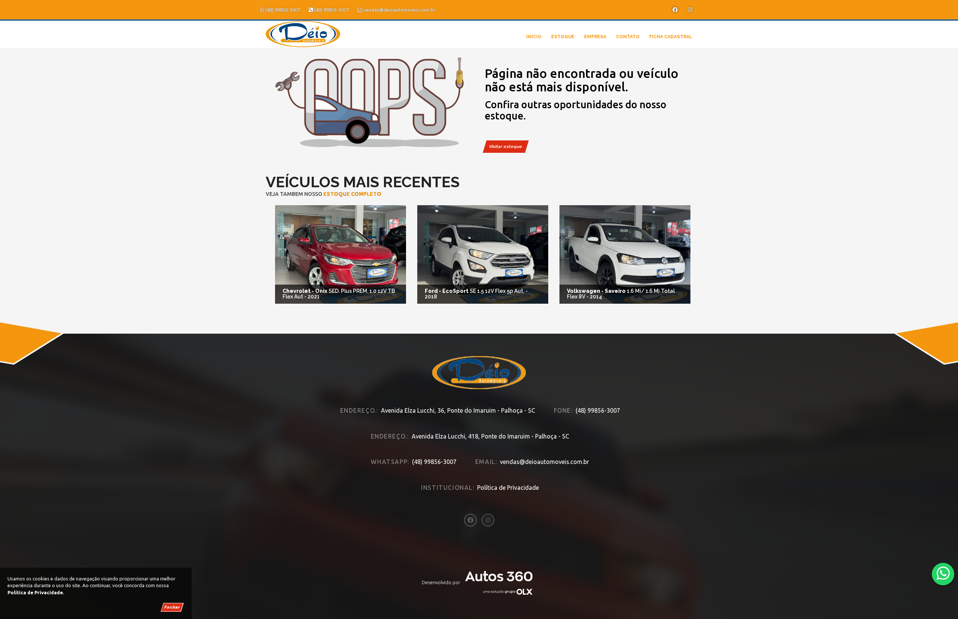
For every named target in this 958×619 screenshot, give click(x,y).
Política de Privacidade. (35, 592)
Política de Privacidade (508, 487)
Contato (628, 36)
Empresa (595, 36)
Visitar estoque (505, 146)
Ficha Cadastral (670, 36)
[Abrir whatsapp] (943, 573)
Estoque (562, 36)
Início (533, 36)
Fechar (172, 607)
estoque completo (352, 194)
